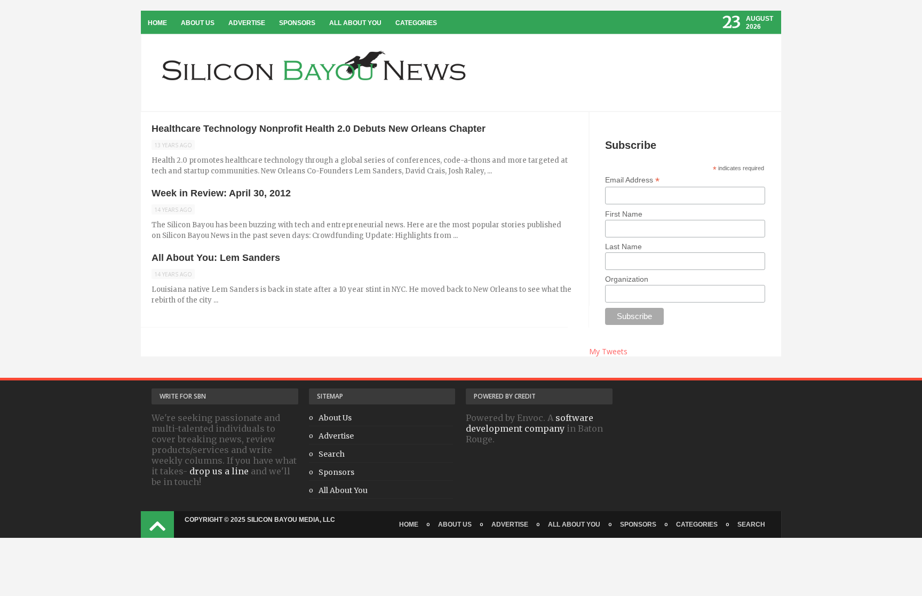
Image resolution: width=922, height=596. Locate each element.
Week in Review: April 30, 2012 (221, 193)
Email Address (632, 180)
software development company (529, 423)
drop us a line (219, 471)
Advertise (246, 23)
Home (157, 23)
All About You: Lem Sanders (216, 257)
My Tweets (608, 351)
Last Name (623, 246)
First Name (623, 214)
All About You (355, 23)
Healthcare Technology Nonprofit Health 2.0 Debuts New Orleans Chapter (319, 128)
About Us (197, 23)
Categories (416, 23)
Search (332, 454)
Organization (626, 279)
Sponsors (297, 23)
